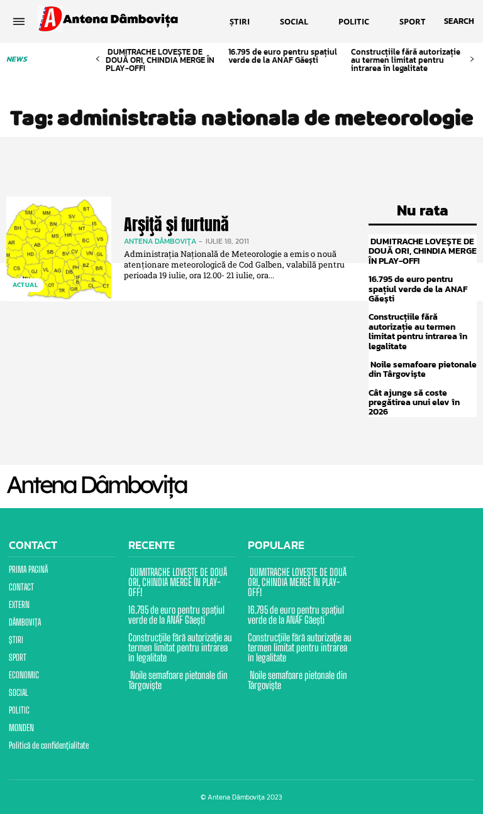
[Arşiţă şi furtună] (58, 249)
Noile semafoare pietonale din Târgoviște (423, 369)
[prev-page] (98, 59)
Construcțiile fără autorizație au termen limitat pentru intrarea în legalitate (405, 60)
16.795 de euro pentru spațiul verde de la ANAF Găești (282, 56)
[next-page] (472, 59)
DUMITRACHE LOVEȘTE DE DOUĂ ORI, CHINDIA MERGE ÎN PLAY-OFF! (160, 60)
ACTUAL (25, 285)
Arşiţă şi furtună (176, 224)
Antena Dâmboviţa (160, 241)
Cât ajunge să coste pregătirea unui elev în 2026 (414, 402)
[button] (459, 21)
